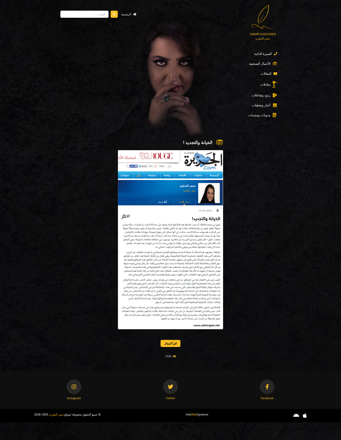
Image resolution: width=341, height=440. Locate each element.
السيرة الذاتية (263, 53)
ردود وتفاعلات (261, 95)
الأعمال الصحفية (259, 63)
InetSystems (197, 414)
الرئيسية (126, 14)
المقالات (266, 73)
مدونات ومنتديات (259, 115)
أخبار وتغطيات (261, 105)
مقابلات (265, 84)
